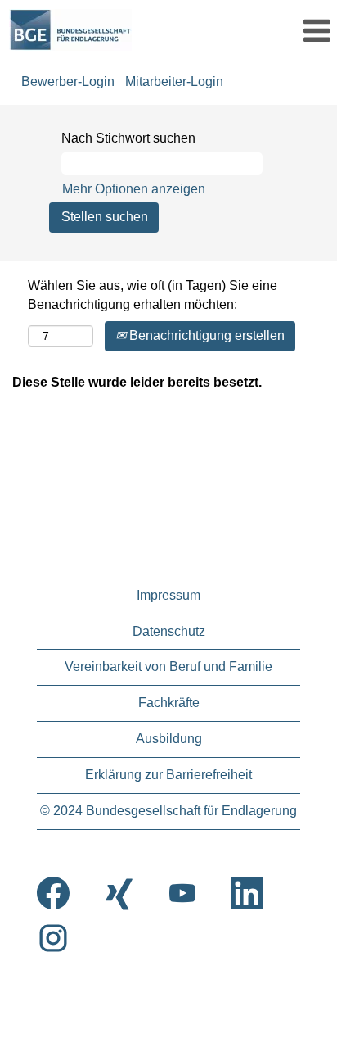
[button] (286, 31)
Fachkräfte (169, 703)
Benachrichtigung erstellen (205, 335)
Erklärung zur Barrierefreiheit (168, 775)
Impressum (168, 595)
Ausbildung (169, 739)
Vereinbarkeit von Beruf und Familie (168, 666)
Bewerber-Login (68, 81)
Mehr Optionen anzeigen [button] (133, 189)
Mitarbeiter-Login (174, 81)
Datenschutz (169, 631)
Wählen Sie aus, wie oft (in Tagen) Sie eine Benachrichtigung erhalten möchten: (152, 295)
